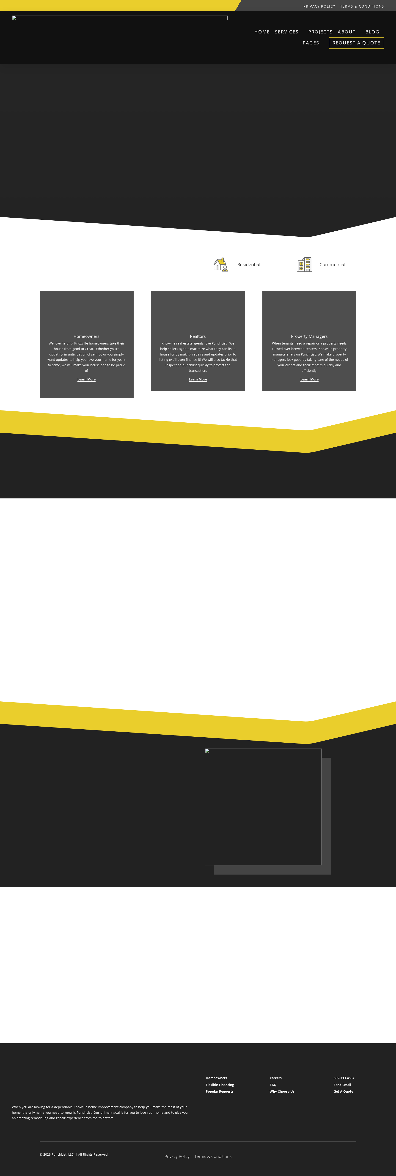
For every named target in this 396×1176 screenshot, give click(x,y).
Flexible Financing (220, 1085)
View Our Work (299, 151)
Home (262, 32)
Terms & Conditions (362, 6)
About (347, 32)
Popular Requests (220, 1091)
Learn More (86, 379)
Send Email (342, 1085)
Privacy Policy (319, 6)
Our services (58, 149)
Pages (311, 43)
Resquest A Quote (133, 862)
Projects (320, 32)
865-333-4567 (344, 1078)
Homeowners (216, 1078)
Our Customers (299, 176)
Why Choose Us (282, 1091)
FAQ (273, 1085)
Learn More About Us (309, 919)
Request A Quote (356, 43)
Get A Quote (343, 1091)
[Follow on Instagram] (281, 5)
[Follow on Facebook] (272, 5)
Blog (372, 32)
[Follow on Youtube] (290, 5)
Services (287, 32)
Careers (276, 1078)
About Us (89, 862)
